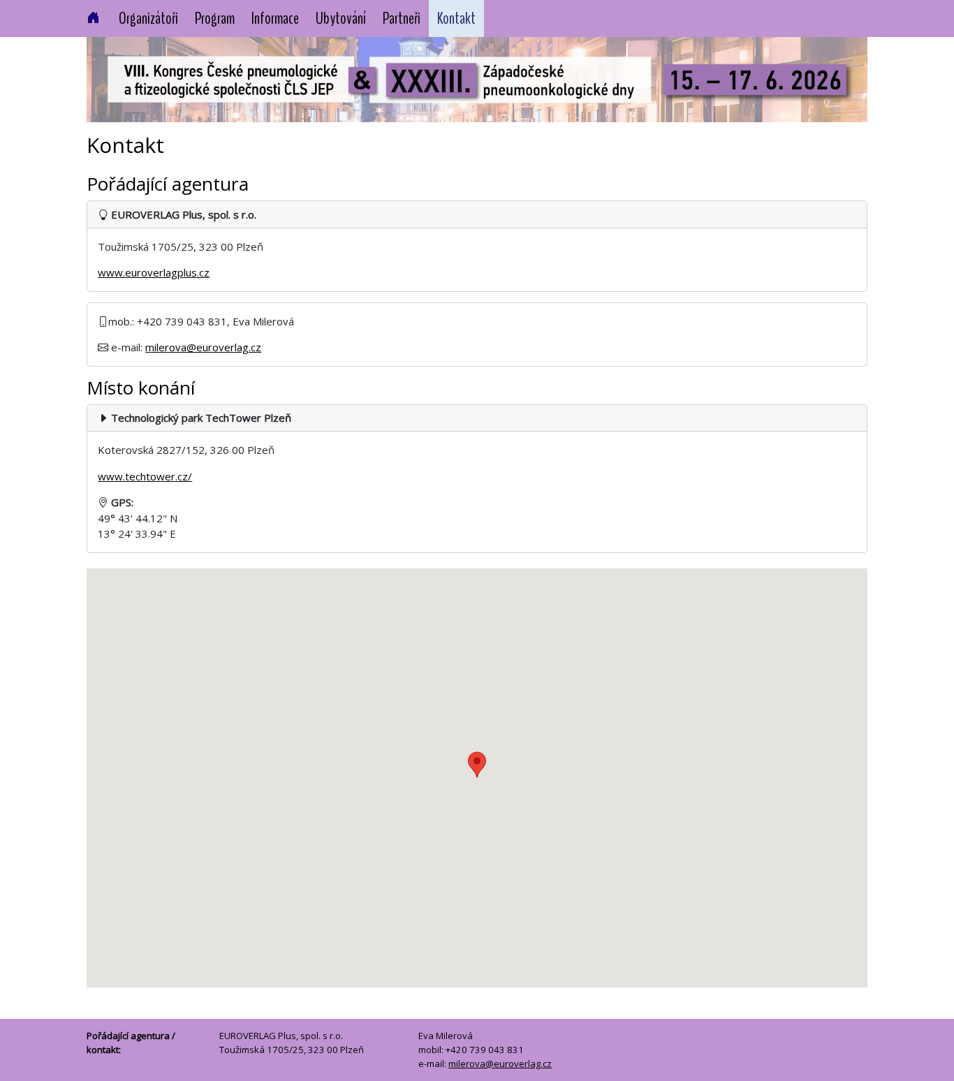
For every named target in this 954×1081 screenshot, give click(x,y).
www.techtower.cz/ (145, 476)
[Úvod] (93, 19)
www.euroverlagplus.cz (154, 272)
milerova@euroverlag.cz (203, 347)
